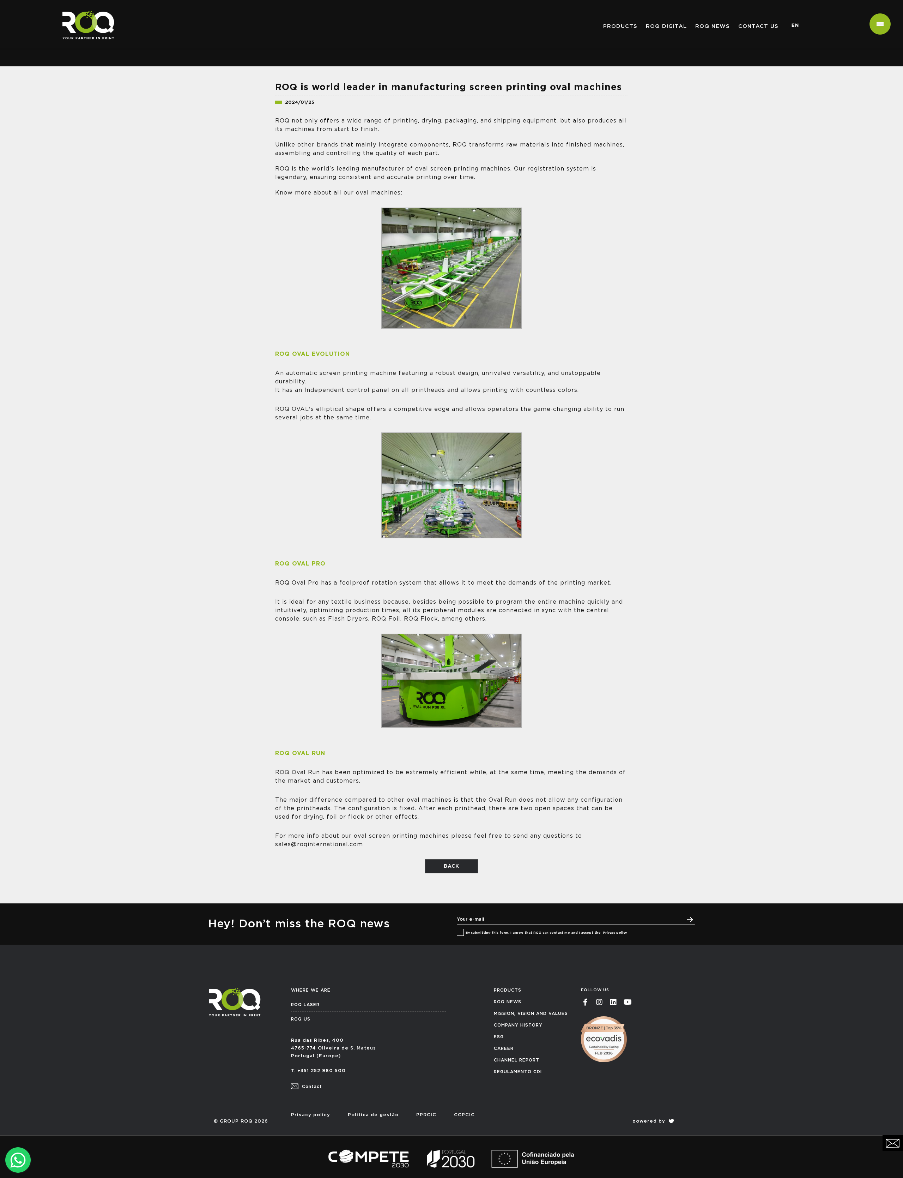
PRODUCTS (507, 990)
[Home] (85, 9)
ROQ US (300, 1019)
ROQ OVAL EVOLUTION (312, 354)
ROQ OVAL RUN (300, 753)
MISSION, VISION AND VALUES (531, 1013)
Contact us (758, 26)
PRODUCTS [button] (620, 26)
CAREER (504, 1048)
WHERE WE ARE (311, 990)
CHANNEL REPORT (516, 1060)
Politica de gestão (373, 1115)
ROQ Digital (666, 26)
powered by (649, 1121)
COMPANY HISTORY (518, 1025)
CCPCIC (464, 1115)
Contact (311, 1086)
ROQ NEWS (712, 26)
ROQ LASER (305, 1005)
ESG (499, 1037)
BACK (451, 866)
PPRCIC (426, 1115)
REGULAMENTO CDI (518, 1072)
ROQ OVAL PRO (300, 564)
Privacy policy (615, 932)
